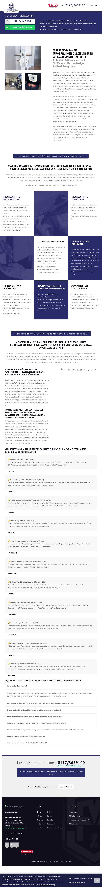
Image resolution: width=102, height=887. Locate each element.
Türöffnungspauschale (55, 180)
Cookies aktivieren (66, 787)
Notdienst (40, 820)
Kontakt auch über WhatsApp (16, 828)
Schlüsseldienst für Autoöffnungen (12, 287)
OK (97, 880)
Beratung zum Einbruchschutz (50, 241)
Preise (49, 812)
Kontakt (50, 820)
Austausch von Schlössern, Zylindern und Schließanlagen (51, 287)
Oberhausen (73, 812)
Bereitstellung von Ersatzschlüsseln (80, 287)
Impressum (51, 824)
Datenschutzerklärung (53, 828)
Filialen (39, 816)
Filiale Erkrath (73, 824)
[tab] (51, 686)
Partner (49, 816)
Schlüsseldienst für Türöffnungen (80, 242)
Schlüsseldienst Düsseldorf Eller (80, 820)
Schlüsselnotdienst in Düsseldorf (29, 344)
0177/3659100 (75, 5)
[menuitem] (92, 5)
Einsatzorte (40, 828)
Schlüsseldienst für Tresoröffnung (80, 198)
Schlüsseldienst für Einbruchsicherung (12, 198)
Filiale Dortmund (74, 816)
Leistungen (40, 824)
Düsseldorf (14, 435)
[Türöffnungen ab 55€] (11, 7)
